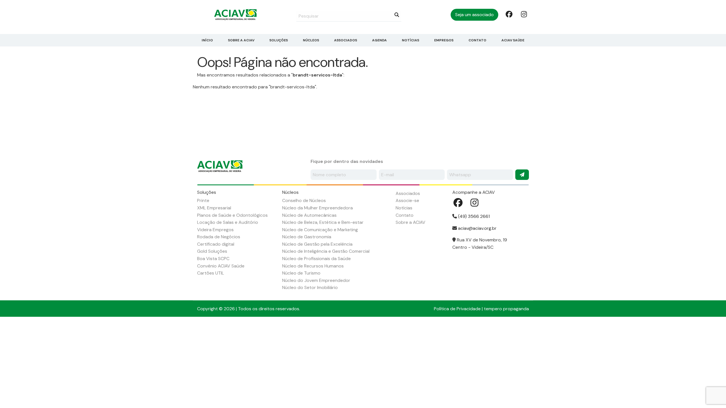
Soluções (278, 40)
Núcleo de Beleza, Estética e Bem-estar (323, 222)
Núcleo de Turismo (301, 273)
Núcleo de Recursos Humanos (313, 266)
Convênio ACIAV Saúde (220, 266)
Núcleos (311, 40)
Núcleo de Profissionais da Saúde (316, 259)
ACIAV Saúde (512, 40)
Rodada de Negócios (218, 237)
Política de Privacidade (457, 309)
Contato (477, 40)
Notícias (410, 40)
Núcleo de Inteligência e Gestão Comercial (326, 251)
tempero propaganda (506, 309)
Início (207, 40)
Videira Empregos (215, 230)
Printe (203, 200)
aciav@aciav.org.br (477, 228)
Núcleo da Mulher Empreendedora (317, 208)
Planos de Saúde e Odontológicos (232, 215)
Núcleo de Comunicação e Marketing (320, 230)
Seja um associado (474, 15)
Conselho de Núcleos (304, 200)
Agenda (379, 40)
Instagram (524, 14)
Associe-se (407, 200)
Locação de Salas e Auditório (227, 222)
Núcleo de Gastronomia (306, 237)
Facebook (508, 14)
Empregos (443, 40)
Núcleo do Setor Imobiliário (310, 287)
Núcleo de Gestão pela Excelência (317, 244)
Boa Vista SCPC (213, 259)
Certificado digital (215, 244)
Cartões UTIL (210, 273)
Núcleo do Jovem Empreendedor (316, 280)
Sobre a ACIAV (241, 40)
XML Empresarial (214, 208)
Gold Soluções (212, 251)
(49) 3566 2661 (473, 216)
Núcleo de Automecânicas (309, 215)
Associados (345, 40)
